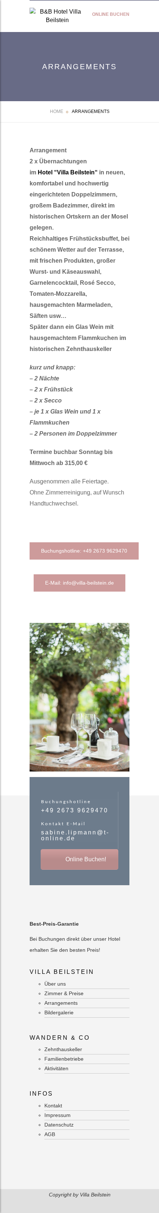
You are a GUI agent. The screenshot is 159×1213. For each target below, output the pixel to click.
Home (56, 111)
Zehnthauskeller (63, 1049)
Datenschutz (59, 1125)
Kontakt (53, 1106)
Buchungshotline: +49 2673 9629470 (84, 551)
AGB (49, 1134)
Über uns (55, 984)
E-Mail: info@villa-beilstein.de (79, 583)
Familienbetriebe (64, 1059)
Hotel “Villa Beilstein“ (68, 172)
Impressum (57, 1115)
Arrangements (61, 1003)
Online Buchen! (85, 859)
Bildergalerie (59, 1012)
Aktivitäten (56, 1068)
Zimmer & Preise (64, 993)
